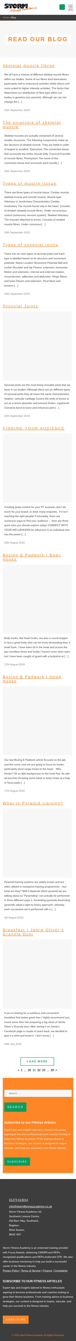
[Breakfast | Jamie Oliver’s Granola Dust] (37, 1007)
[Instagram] (28, 1192)
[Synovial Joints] (37, 379)
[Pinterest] (21, 1192)
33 (43, 1070)
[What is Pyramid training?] (37, 876)
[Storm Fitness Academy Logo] (20, 11)
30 (29, 1070)
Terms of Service (31, 1270)
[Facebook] (6, 1192)
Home (6, 17)
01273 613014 (18, 1200)
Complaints (61, 1270)
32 (39, 1070)
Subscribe (17, 1161)
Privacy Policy (11, 1270)
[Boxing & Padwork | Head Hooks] (37, 754)
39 (52, 1070)
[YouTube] (35, 1192)
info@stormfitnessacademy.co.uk (30, 1206)
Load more (37, 1061)
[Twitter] (14, 1192)
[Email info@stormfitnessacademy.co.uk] (62, 7)
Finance (47, 1270)
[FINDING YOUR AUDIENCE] (37, 501)
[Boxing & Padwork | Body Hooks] (37, 632)
